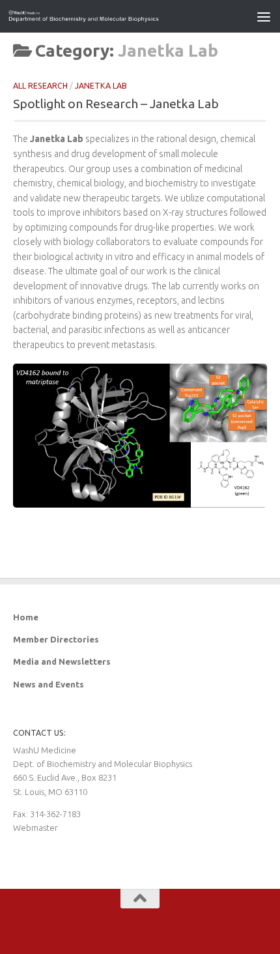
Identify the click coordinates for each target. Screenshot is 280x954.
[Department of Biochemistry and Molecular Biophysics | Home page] (109, 16)
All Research (40, 85)
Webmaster (35, 827)
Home (25, 617)
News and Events (48, 684)
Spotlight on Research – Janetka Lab (116, 103)
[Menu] (263, 16)
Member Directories (56, 639)
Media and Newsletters (62, 661)
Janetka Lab (101, 85)
